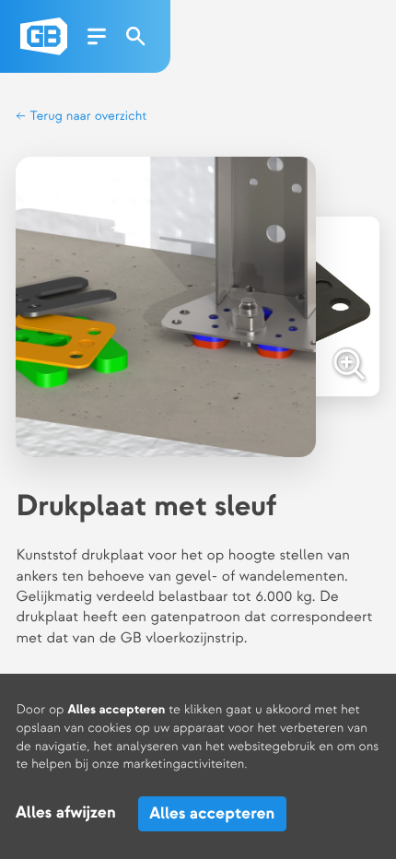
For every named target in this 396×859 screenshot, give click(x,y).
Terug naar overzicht (86, 116)
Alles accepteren (211, 813)
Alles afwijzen (66, 813)
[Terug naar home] (43, 36)
